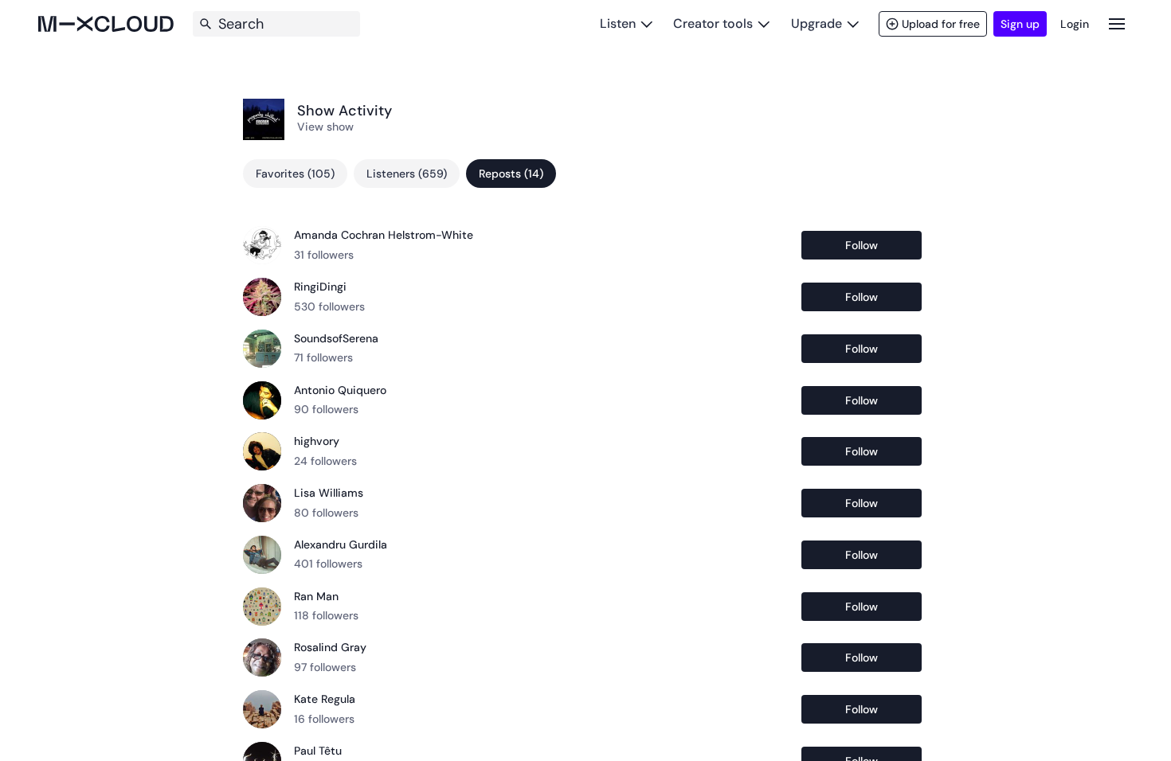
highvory (316, 441)
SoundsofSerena (336, 338)
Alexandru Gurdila (340, 544)
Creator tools (713, 23)
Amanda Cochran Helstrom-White (383, 235)
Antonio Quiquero (340, 390)
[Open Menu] (1116, 23)
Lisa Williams (328, 493)
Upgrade (816, 23)
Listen (618, 23)
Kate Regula (324, 699)
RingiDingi (320, 286)
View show (325, 126)
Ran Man (316, 596)
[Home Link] (106, 24)
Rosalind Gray (330, 647)
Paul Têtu (318, 750)
